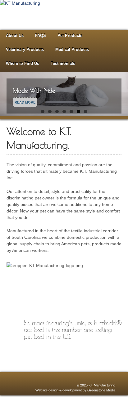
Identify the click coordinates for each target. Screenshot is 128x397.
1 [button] (42, 113)
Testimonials (63, 65)
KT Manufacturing (101, 387)
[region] (64, 97)
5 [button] (71, 113)
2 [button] (50, 113)
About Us (15, 37)
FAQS (40, 37)
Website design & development (58, 392)
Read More (25, 104)
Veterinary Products (25, 51)
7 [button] (85, 113)
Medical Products (72, 51)
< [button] (7, 94)
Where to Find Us (22, 65)
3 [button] (57, 113)
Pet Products (69, 37)
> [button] (120, 94)
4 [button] (64, 113)
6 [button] (78, 113)
